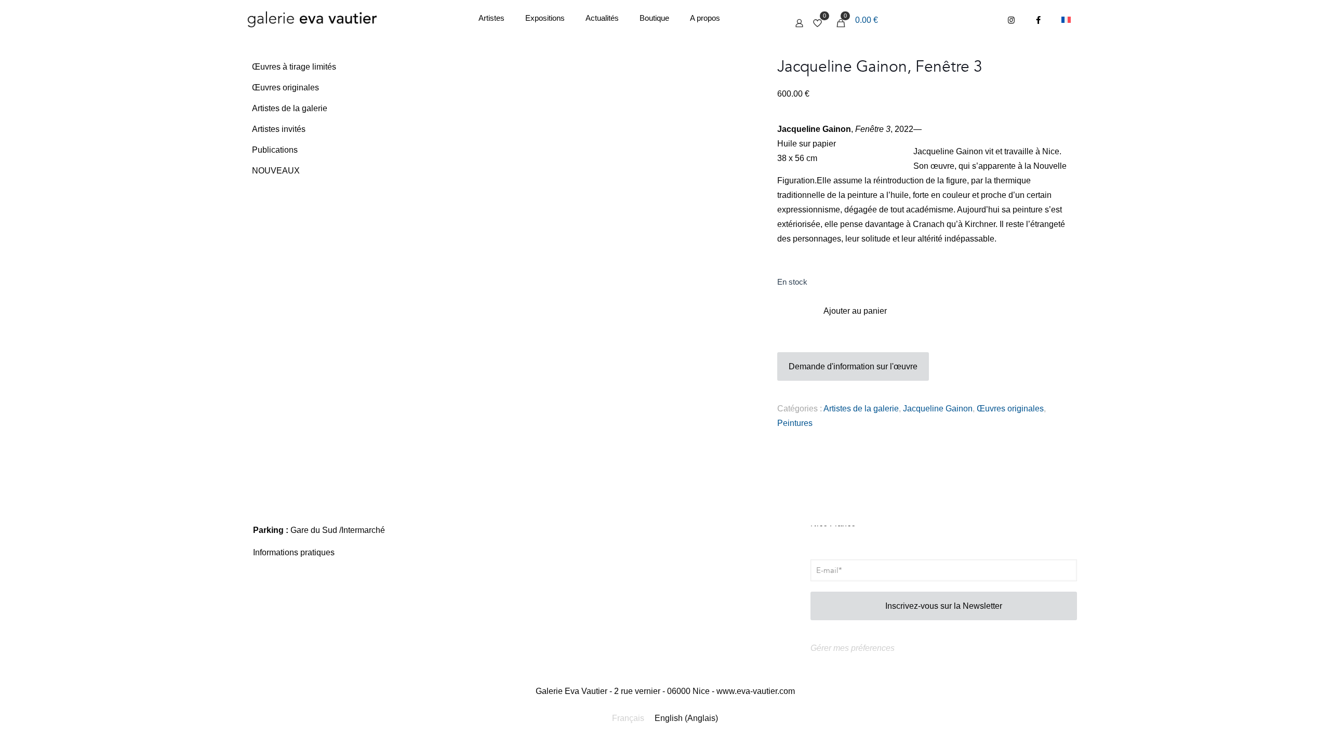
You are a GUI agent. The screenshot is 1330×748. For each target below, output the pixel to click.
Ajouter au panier (855, 310)
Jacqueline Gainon (938, 408)
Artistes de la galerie (861, 408)
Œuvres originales (1010, 408)
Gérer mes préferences (852, 648)
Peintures (795, 423)
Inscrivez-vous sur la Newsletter (943, 606)
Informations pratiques (294, 552)
